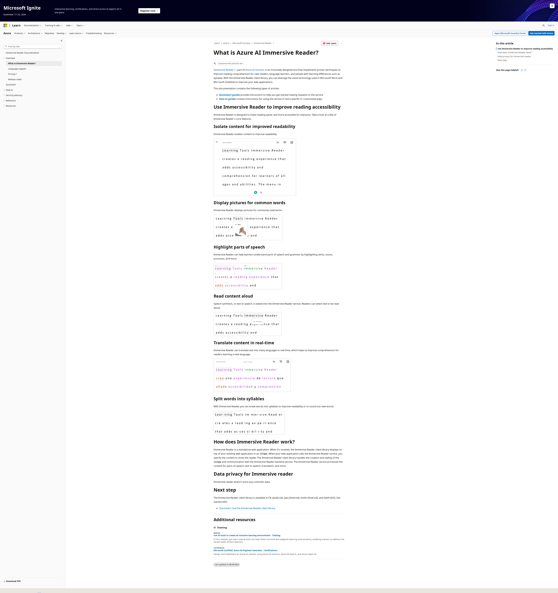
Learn (217, 43)
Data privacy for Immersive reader (514, 56)
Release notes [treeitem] (15, 79)
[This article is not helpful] (525, 70)
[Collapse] (61, 40)
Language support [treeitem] (17, 68)
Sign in (551, 25)
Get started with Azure (541, 33)
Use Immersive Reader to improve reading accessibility (525, 48)
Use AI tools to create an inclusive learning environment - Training (247, 535)
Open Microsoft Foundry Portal (510, 33)
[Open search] (544, 25)
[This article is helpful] (521, 70)
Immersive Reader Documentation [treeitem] (22, 52)
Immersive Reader (263, 43)
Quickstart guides (229, 94)
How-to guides (227, 99)
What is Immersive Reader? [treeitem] (22, 63)
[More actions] (341, 43)
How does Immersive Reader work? (515, 52)
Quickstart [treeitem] (11, 84)
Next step (502, 60)
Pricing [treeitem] (11, 74)
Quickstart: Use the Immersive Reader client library (247, 508)
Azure (226, 43)
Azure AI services (254, 69)
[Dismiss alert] (552, 5)
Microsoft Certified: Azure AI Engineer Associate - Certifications (245, 550)
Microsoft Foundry (241, 43)
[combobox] (32, 46)
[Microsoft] (5, 25)
